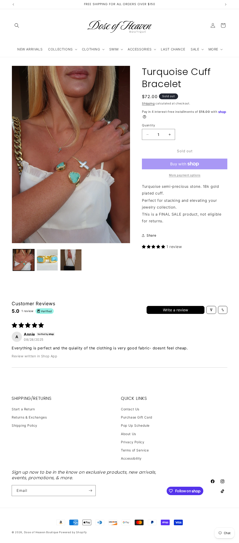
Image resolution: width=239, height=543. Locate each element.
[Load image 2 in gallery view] (47, 260)
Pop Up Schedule (135, 425)
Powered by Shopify (73, 532)
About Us (128, 434)
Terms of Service (135, 450)
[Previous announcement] (13, 4)
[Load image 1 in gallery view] (23, 260)
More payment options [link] (184, 175)
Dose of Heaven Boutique (41, 532)
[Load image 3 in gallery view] (71, 260)
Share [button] (151, 235)
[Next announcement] (226, 4)
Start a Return (23, 409)
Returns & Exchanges (29, 417)
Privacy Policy (132, 442)
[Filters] (211, 310)
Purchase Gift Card (136, 417)
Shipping (148, 103)
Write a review (175, 310)
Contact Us (130, 409)
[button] (17, 25)
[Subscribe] (90, 490)
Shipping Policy (24, 425)
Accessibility (131, 458)
